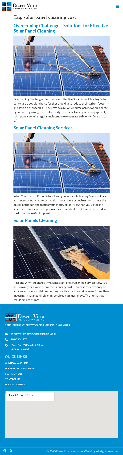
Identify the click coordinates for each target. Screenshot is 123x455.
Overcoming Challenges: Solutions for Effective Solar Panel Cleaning (60, 28)
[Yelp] (10, 450)
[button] (117, 6)
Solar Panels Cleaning (35, 220)
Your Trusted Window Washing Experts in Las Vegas (37, 324)
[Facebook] (4, 450)
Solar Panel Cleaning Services (43, 127)
